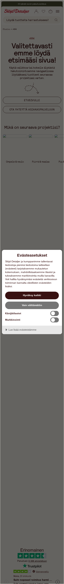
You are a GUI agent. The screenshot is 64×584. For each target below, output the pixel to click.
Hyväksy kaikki (32, 295)
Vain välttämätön (32, 305)
